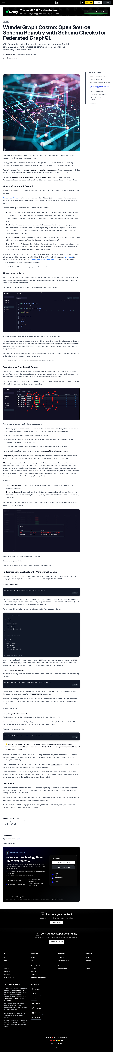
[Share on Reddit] (15, 824)
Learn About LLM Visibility (38, 977)
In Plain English (62, 957)
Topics (5, 960)
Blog (5, 957)
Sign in (99, 2)
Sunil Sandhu (20, 990)
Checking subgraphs (97, 91)
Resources (7, 966)
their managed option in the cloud (41, 259)
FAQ (32, 960)
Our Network (34, 974)
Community (7, 968)
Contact (88, 963)
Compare (33, 968)
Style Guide (7, 974)
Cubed (60, 963)
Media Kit (33, 971)
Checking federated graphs (99, 94)
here (24, 749)
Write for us (7, 971)
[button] (56, 2)
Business (89, 2)
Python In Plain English (15, 998)
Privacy (88, 966)
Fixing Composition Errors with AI (98, 98)
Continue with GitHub (63, 867)
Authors (6, 963)
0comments (13, 58)
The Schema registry (96, 79)
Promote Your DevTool (37, 966)
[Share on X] (12, 824)
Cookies (88, 968)
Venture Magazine (63, 960)
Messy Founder (62, 968)
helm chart (69, 257)
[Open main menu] (3, 2)
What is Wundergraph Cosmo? (98, 76)
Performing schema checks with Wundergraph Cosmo (99, 87)
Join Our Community (56, 941)
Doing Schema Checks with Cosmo (100, 82)
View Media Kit (56, 922)
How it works (9, 889)
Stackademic (62, 966)
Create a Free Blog (9, 977)
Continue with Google (63, 862)
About (87, 957)
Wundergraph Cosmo (11, 198)
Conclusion (93, 103)
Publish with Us (35, 963)
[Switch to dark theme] (82, 2)
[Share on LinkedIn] (8, 824)
